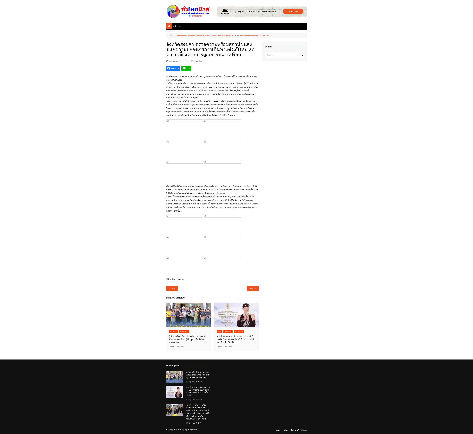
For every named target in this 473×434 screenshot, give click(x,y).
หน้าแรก (177, 26)
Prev (174, 288)
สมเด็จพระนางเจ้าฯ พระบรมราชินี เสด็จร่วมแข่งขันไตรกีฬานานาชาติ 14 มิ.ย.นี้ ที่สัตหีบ (235, 339)
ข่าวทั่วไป (190, 61)
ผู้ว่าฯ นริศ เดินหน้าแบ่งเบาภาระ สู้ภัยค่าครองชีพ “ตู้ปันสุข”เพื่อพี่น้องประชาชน (187, 339)
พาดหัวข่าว (200, 61)
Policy (285, 430)
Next (251, 288)
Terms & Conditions (299, 430)
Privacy (277, 430)
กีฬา (219, 332)
